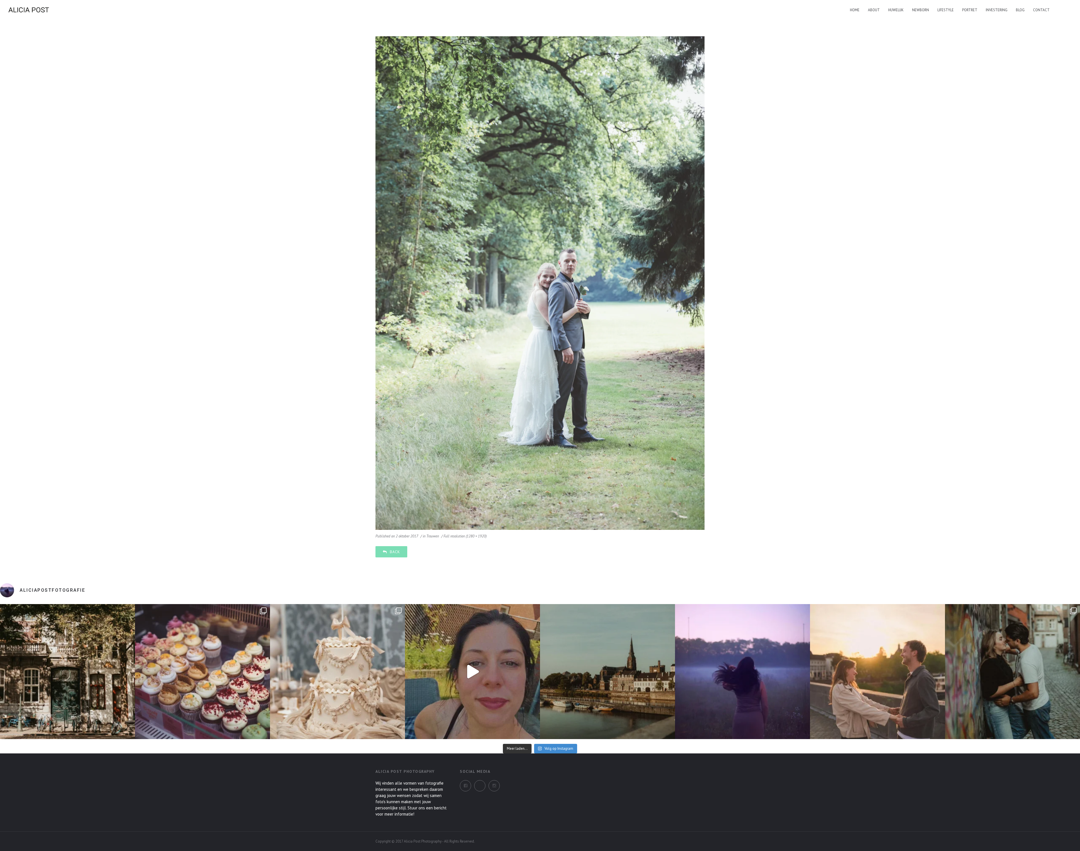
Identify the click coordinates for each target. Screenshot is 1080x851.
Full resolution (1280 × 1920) (465, 536)
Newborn (920, 10)
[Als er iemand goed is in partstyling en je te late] (337, 671)
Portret (969, 10)
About (874, 10)
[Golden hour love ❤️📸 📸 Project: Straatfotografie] (877, 671)
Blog (1020, 10)
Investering (996, 10)
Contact (1041, 10)
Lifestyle (945, 10)
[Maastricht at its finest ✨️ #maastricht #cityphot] (607, 671)
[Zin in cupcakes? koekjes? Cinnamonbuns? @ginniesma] (202, 671)
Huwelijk (896, 10)
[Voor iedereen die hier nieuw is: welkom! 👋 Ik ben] (472, 671)
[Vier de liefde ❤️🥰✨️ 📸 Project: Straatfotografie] (1012, 671)
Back (395, 551)
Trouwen (432, 536)
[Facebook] (465, 785)
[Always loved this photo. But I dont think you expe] (742, 671)
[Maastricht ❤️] (67, 671)
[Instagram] (479, 785)
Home (855, 10)
